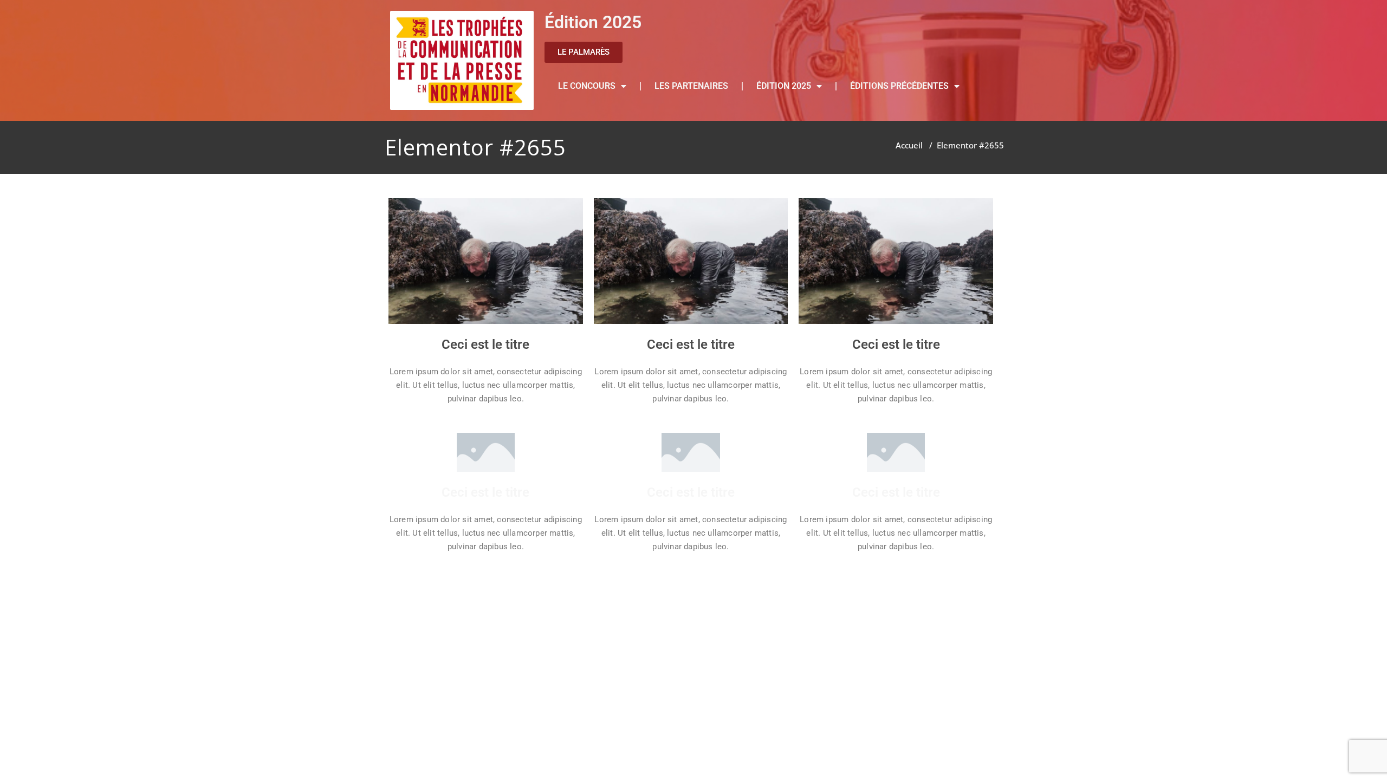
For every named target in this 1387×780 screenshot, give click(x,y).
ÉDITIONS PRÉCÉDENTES (899, 86)
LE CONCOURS (586, 86)
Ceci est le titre (485, 344)
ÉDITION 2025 (783, 86)
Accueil (909, 145)
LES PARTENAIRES (691, 86)
